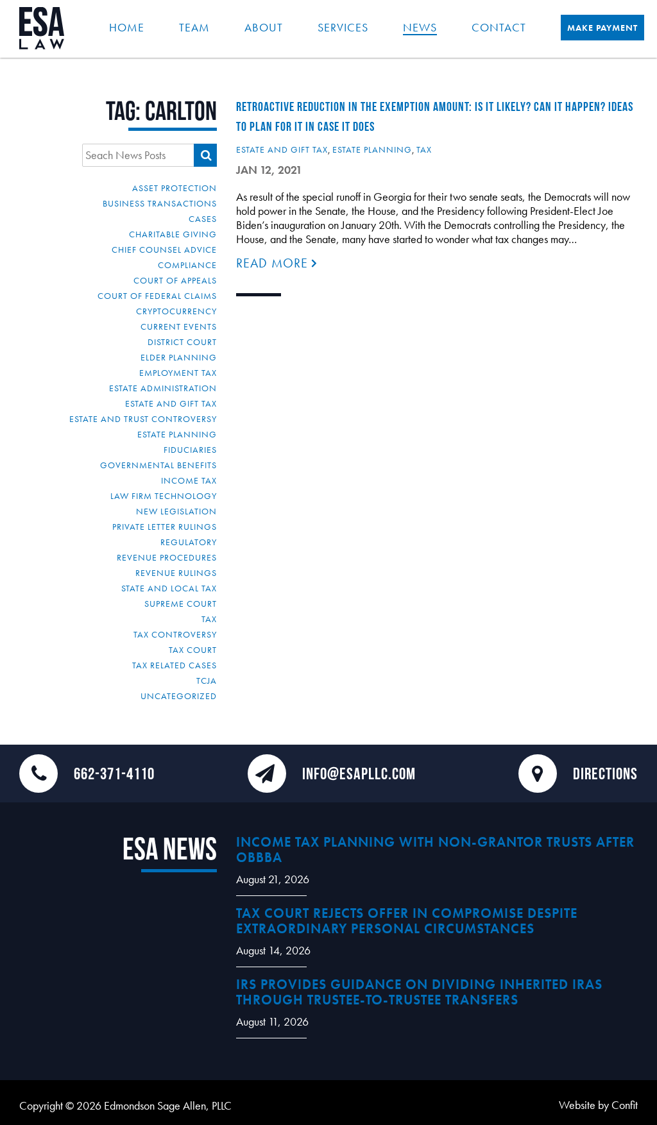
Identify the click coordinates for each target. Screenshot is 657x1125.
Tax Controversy (175, 634)
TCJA (206, 680)
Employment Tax (178, 372)
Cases (203, 218)
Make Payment (602, 27)
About (263, 27)
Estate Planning (177, 434)
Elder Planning (179, 357)
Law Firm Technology (163, 496)
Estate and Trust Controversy (143, 419)
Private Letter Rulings (164, 526)
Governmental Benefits (158, 465)
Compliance (187, 265)
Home (126, 27)
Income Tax (189, 480)
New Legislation (176, 511)
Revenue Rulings (176, 573)
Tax (209, 619)
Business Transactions (160, 203)
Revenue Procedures (167, 557)
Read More (274, 263)
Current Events (179, 326)
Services (343, 27)
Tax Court (193, 650)
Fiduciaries (190, 449)
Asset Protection (174, 188)
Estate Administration (163, 388)
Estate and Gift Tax (171, 403)
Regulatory (188, 542)
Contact (499, 27)
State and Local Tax (169, 588)
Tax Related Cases (174, 665)
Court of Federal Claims (157, 295)
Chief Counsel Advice (164, 249)
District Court (182, 342)
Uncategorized (179, 696)
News (420, 27)
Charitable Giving (173, 234)
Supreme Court (180, 603)
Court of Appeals (175, 280)
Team (194, 27)
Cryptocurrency (176, 311)
